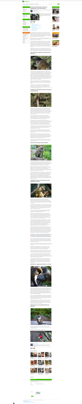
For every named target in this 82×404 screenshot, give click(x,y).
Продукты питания (25, 15)
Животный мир (26, 5)
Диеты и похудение (25, 9)
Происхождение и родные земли (35, 24)
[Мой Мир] (34, 21)
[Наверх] (13, 403)
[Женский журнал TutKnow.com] (26, 1)
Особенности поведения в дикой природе (36, 25)
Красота (24, 8)
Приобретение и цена (34, 30)
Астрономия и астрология (25, 28)
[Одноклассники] (32, 21)
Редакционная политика (25, 401)
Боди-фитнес (24, 10)
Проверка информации (29, 401)
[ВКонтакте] (31, 21)
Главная (23, 5)
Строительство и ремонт (25, 30)
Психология (24, 11)
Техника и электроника (25, 29)
